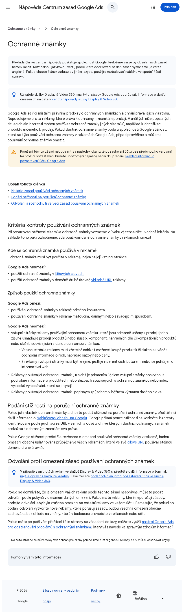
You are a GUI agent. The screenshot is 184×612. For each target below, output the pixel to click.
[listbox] (148, 595)
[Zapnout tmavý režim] (118, 595)
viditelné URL (101, 280)
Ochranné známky (65, 29)
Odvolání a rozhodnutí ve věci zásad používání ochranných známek (65, 203)
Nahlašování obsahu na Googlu (62, 418)
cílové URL (136, 442)
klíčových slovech (69, 274)
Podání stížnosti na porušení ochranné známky (48, 197)
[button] (8, 7)
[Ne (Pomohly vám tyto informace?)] (168, 557)
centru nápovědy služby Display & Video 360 (85, 99)
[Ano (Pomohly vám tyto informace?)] (156, 557)
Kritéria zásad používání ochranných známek (47, 191)
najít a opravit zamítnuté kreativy (44, 476)
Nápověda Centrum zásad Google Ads (61, 7)
